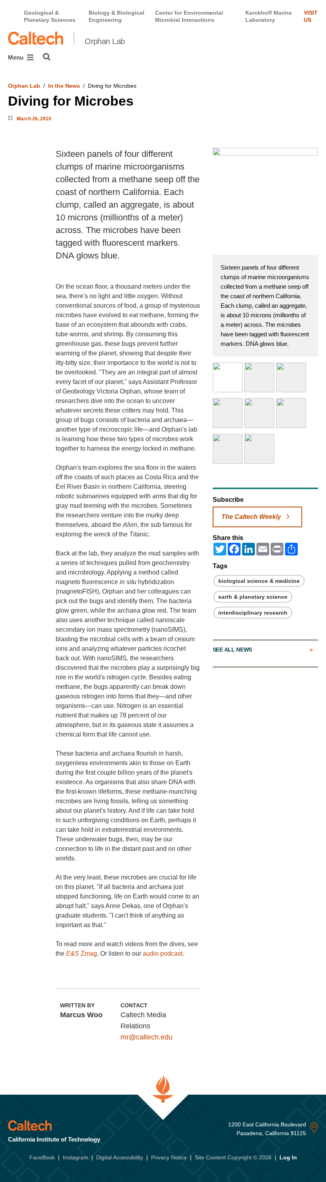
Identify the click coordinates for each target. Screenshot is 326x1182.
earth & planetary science (252, 597)
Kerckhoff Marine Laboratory (268, 16)
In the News (64, 86)
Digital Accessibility (119, 1157)
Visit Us (311, 16)
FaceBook (42, 1157)
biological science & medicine (259, 581)
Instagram (75, 1157)
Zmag (89, 953)
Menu (16, 57)
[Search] (46, 57)
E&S (72, 953)
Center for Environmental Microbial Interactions (189, 16)
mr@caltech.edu (146, 1037)
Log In (288, 1157)
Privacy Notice (169, 1157)
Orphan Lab (104, 41)
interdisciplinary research (252, 612)
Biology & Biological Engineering (116, 16)
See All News (232, 649)
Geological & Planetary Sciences (50, 16)
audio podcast (161, 953)
